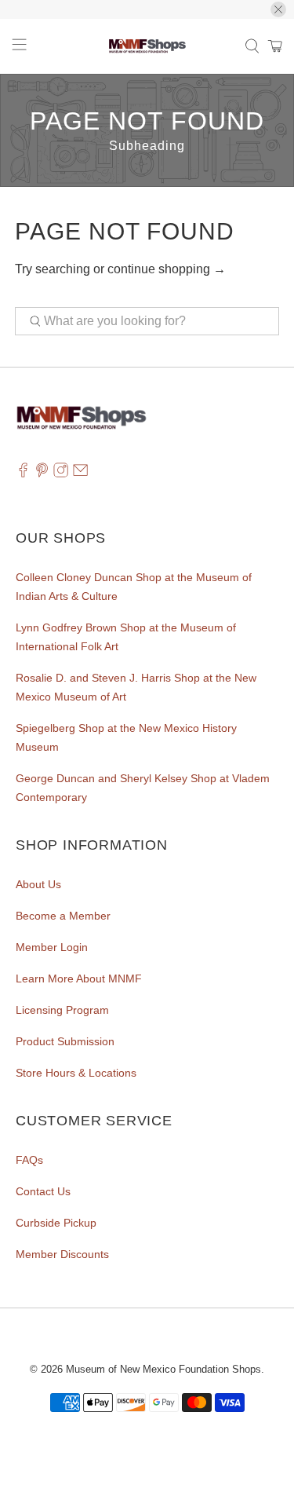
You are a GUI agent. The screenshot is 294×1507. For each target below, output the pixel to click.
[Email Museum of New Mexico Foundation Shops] (80, 474)
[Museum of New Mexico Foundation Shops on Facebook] (23, 474)
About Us (38, 884)
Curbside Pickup (56, 1222)
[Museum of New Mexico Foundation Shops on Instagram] (60, 474)
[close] (278, 9)
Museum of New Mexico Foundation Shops (163, 1369)
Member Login (52, 947)
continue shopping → (166, 269)
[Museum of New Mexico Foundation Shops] (147, 46)
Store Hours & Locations (76, 1072)
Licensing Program (62, 1010)
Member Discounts (62, 1254)
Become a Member (63, 915)
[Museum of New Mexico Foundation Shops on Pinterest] (41, 474)
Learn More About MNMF (79, 978)
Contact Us (43, 1191)
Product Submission (65, 1041)
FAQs (29, 1160)
